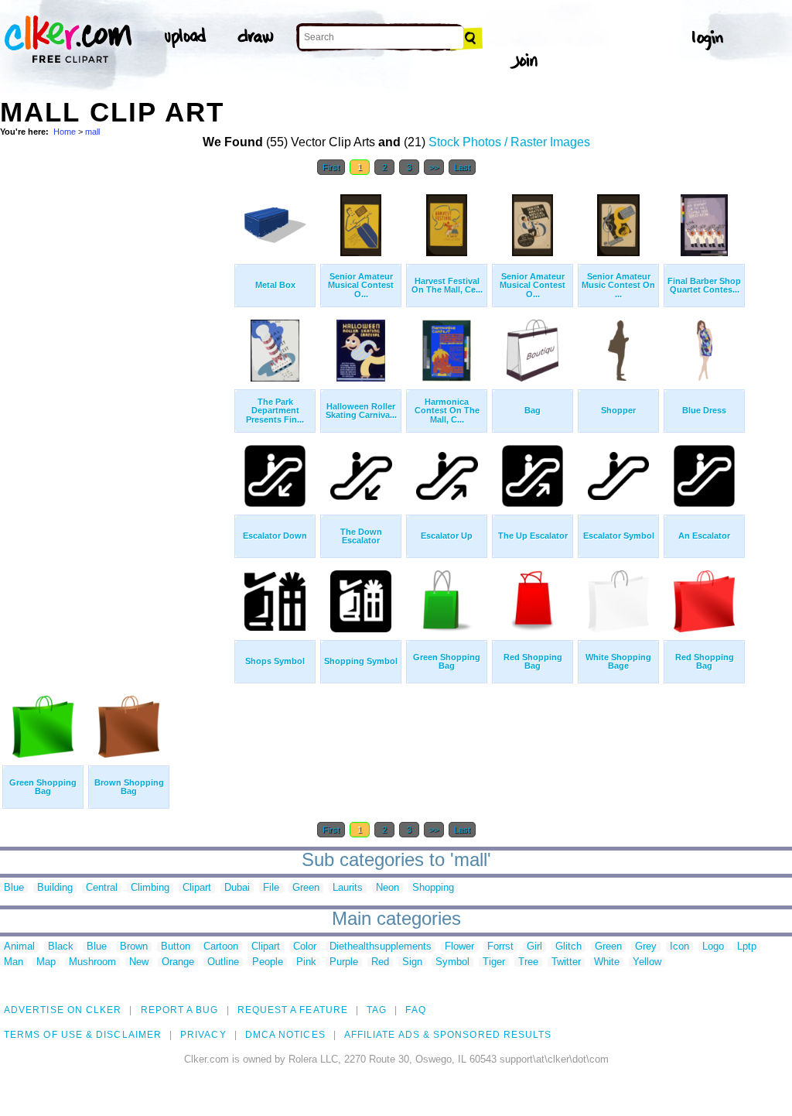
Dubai (237, 888)
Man (13, 962)
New (138, 962)
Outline (223, 962)
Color (304, 947)
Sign (412, 962)
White (607, 962)
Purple (343, 962)
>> (434, 167)
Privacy (203, 1034)
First (331, 167)
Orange (178, 962)
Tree (528, 962)
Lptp (746, 947)
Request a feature (292, 1010)
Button (175, 947)
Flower (459, 947)
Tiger (494, 962)
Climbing (150, 888)
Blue (14, 888)
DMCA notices (285, 1034)
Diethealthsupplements (380, 947)
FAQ (415, 1010)
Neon (387, 888)
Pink (306, 962)
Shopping (433, 888)
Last (462, 167)
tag (377, 1010)
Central (102, 888)
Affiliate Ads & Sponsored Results (448, 1034)
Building (55, 888)
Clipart (197, 888)
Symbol (452, 962)
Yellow (647, 962)
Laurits (348, 888)
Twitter (566, 962)
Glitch (568, 947)
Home (64, 131)
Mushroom (92, 962)
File (271, 888)
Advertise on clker (62, 1010)
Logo (713, 947)
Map (46, 962)
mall (92, 131)
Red (380, 962)
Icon (679, 947)
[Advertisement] (116, 416)
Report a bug (180, 1010)
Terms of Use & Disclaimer (83, 1034)
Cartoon (220, 947)
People (267, 962)
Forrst (500, 947)
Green (305, 888)
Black (60, 947)
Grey (646, 947)
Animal (19, 947)
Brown (134, 947)
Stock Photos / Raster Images (509, 142)
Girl (534, 947)
